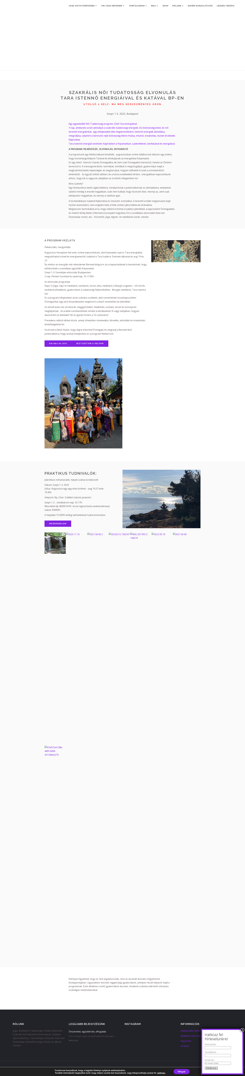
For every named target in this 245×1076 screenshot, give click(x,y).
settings (161, 1073)
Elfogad (181, 1071)
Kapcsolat (186, 1040)
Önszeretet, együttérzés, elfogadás (87, 1031)
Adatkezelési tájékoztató (194, 1030)
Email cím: (209, 1060)
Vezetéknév (210, 1052)
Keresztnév (210, 1044)
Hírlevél (185, 1046)
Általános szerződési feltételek (197, 1035)
